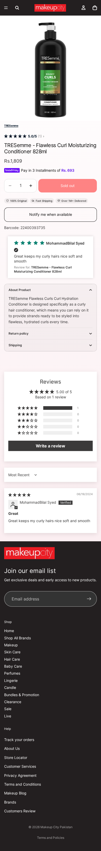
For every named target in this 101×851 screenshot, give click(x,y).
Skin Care (12, 652)
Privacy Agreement (20, 775)
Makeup (11, 644)
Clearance (12, 702)
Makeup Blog (15, 793)
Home (9, 630)
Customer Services (20, 766)
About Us (12, 748)
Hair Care (12, 659)
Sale (7, 709)
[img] (19, 495)
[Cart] (94, 7)
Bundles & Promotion (21, 694)
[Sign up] (89, 598)
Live (7, 716)
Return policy (18, 333)
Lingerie (11, 680)
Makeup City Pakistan (56, 827)
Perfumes (12, 673)
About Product (20, 290)
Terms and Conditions (22, 784)
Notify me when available (50, 214)
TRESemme (11, 125)
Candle (10, 687)
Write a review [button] (50, 445)
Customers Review (19, 811)
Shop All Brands (17, 637)
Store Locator (15, 757)
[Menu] (6, 8)
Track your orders (19, 739)
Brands (10, 802)
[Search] (17, 7)
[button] (15, 136)
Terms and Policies (50, 838)
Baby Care (13, 666)
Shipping (15, 345)
